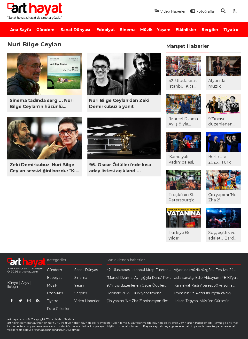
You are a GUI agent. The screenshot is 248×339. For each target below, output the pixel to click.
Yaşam (79, 285)
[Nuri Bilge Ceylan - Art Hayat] (35, 11)
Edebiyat (54, 277)
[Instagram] (29, 300)
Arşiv (25, 283)
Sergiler (80, 293)
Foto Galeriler (58, 308)
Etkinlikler (55, 293)
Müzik (52, 285)
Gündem (54, 270)
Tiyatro (52, 301)
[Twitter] (20, 300)
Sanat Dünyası (86, 270)
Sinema (80, 277)
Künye (12, 283)
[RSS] (37, 300)
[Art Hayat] (24, 264)
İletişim (13, 286)
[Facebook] (11, 300)
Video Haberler (87, 301)
